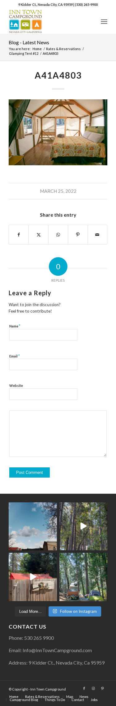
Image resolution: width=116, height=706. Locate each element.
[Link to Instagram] (93, 688)
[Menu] (104, 21)
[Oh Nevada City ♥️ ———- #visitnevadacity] (33, 526)
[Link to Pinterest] (102, 688)
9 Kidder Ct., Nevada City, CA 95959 (45, 4)
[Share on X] (38, 234)
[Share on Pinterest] (77, 234)
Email (14, 355)
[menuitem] (104, 21)
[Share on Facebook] (18, 234)
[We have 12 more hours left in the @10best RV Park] (83, 526)
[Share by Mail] (97, 234)
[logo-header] (48, 21)
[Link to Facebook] (84, 688)
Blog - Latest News (29, 42)
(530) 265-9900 (86, 4)
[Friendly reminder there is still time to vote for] (83, 577)
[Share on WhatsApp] (58, 234)
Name (14, 325)
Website (16, 385)
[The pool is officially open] (33, 577)
